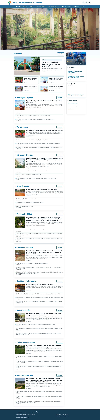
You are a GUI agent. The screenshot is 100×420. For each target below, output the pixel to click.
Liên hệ (82, 6)
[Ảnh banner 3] (44, 48)
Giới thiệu (25, 6)
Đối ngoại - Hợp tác (24, 155)
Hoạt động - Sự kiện (24, 97)
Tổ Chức (31, 6)
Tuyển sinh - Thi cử (24, 214)
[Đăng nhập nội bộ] (89, 2)
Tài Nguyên (76, 6)
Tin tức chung (22, 127)
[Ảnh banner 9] (61, 48)
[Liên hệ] (86, 2)
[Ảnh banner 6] (53, 48)
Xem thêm (60, 97)
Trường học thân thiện (25, 342)
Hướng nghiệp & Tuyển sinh (54, 6)
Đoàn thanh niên (23, 310)
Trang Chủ (18, 6)
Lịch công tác (71, 108)
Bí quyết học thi (22, 186)
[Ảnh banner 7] (55, 48)
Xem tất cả (60, 53)
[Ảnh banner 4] (47, 48)
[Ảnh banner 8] (58, 48)
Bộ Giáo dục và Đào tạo (72, 103)
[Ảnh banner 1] (39, 48)
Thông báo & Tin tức (40, 6)
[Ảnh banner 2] (41, 48)
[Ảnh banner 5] (50, 48)
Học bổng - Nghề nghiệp (26, 281)
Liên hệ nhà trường (72, 111)
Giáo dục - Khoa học (66, 6)
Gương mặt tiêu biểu (24, 375)
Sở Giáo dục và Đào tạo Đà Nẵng (74, 106)
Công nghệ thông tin (24, 247)
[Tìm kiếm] (83, 2)
